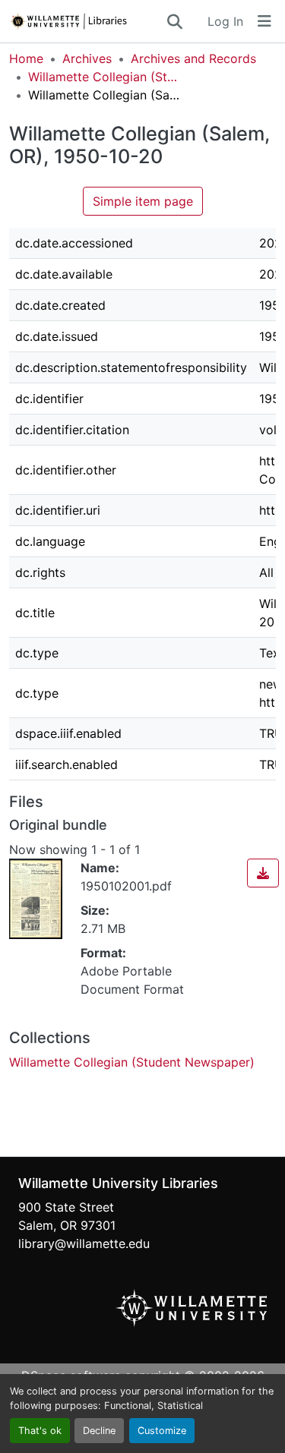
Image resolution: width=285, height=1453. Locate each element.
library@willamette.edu (84, 1243)
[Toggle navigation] (264, 21)
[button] (87, 21)
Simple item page (143, 201)
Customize (162, 1430)
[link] (263, 873)
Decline (99, 1430)
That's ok (40, 1430)
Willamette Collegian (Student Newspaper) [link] (104, 76)
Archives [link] (87, 58)
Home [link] (26, 58)
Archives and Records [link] (193, 58)
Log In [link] (225, 21)
